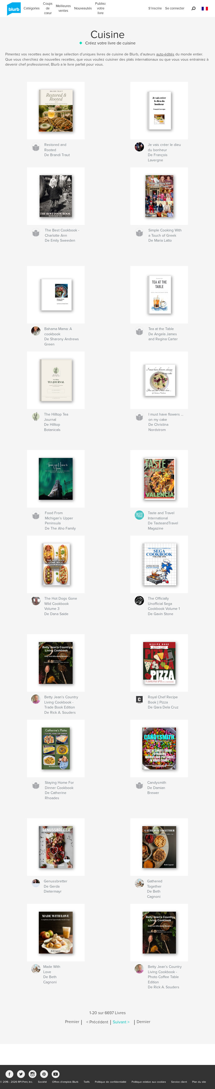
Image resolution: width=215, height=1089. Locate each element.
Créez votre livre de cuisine (110, 43)
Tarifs (87, 1082)
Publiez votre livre (100, 8)
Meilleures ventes (63, 8)
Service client (179, 1082)
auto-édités (165, 54)
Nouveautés (83, 8)
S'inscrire (155, 8)
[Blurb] (13, 11)
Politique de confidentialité (110, 1082)
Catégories (32, 8)
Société (42, 1082)
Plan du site (199, 1082)
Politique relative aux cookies (149, 1082)
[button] (205, 8)
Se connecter (174, 8)
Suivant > (121, 1022)
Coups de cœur (47, 8)
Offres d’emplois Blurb (65, 1082)
